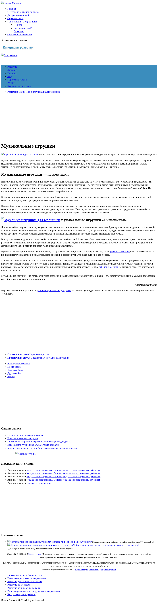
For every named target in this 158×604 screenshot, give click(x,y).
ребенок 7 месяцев (120, 251)
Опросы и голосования (19, 34)
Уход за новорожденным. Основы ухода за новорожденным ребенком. (63, 470)
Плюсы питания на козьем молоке (25, 435)
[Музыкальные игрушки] (20, 154)
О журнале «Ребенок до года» (23, 11)
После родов (14, 366)
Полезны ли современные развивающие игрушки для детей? (39, 441)
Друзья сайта (14, 373)
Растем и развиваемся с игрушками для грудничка (33, 91)
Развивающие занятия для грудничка (26, 578)
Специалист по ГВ (23, 28)
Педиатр (18, 24)
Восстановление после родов (22, 438)
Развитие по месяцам (18, 584)
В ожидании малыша (18, 363)
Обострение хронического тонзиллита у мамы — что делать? (106, 544)
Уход (9, 76)
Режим (11, 82)
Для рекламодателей (18, 15)
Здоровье (12, 69)
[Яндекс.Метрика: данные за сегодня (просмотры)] (25, 453)
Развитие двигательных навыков (24, 581)
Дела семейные (15, 369)
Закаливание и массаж (19, 86)
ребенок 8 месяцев (108, 266)
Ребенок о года (34, 554)
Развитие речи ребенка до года (23, 587)
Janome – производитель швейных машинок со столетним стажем (42, 447)
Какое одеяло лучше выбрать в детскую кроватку (33, 444)
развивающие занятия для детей (54, 290)
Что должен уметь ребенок (21, 594)
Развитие (12, 66)
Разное (11, 376)
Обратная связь (15, 18)
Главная (11, 8)
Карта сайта (80, 569)
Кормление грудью (17, 79)
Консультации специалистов (22, 21)
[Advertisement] (79, 117)
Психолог (19, 31)
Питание (12, 73)
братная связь (93, 569)
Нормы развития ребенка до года (24, 574)
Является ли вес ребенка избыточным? (71, 541)
